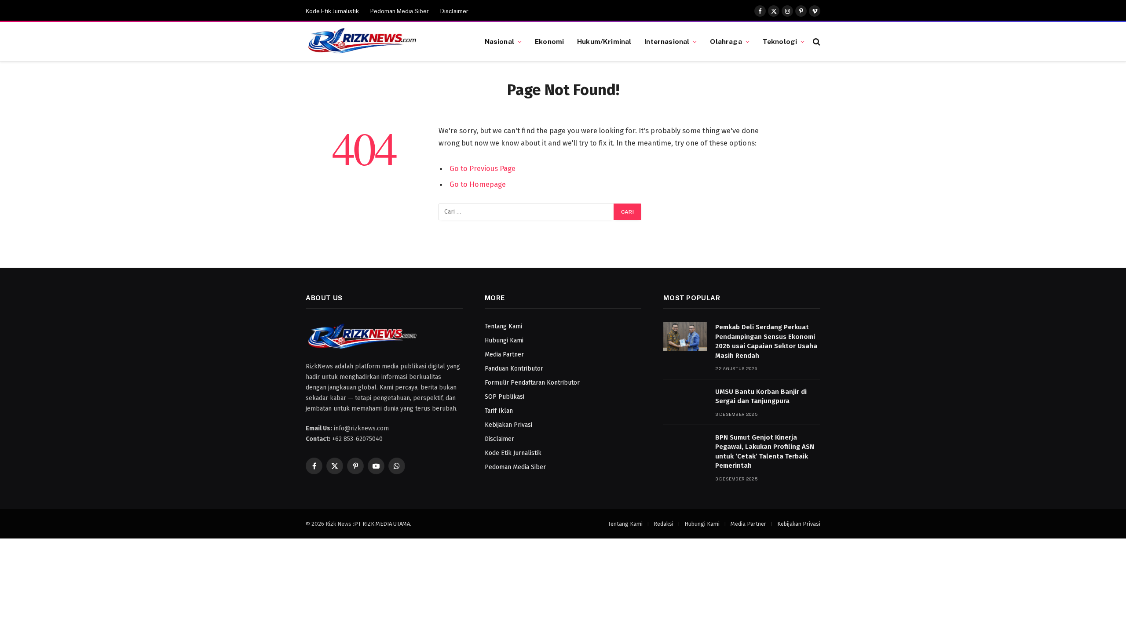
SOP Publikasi (504, 396)
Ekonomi (549, 41)
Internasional (666, 41)
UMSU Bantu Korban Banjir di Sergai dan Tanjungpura (761, 396)
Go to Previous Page (482, 168)
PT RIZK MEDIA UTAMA (382, 523)
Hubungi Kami (504, 340)
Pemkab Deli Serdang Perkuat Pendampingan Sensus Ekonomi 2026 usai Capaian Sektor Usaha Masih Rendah (766, 341)
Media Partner (504, 354)
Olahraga (726, 41)
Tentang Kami (503, 326)
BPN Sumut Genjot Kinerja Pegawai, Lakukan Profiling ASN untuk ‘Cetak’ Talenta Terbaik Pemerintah (764, 451)
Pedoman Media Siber (399, 11)
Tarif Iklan (499, 411)
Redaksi (663, 523)
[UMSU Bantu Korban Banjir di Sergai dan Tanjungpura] (685, 401)
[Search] (815, 41)
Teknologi (780, 41)
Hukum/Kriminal (604, 41)
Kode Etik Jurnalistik (332, 11)
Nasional (499, 41)
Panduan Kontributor (514, 368)
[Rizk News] (384, 42)
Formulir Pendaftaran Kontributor (532, 382)
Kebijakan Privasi (508, 425)
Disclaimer (454, 11)
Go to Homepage (478, 184)
